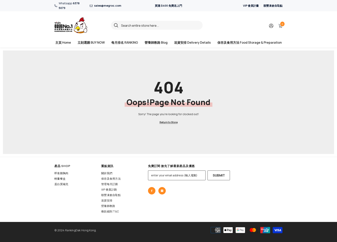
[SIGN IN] (271, 25)
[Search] (157, 25)
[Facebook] (151, 190)
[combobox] (160, 25)
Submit (219, 175)
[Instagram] (162, 190)
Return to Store (169, 122)
